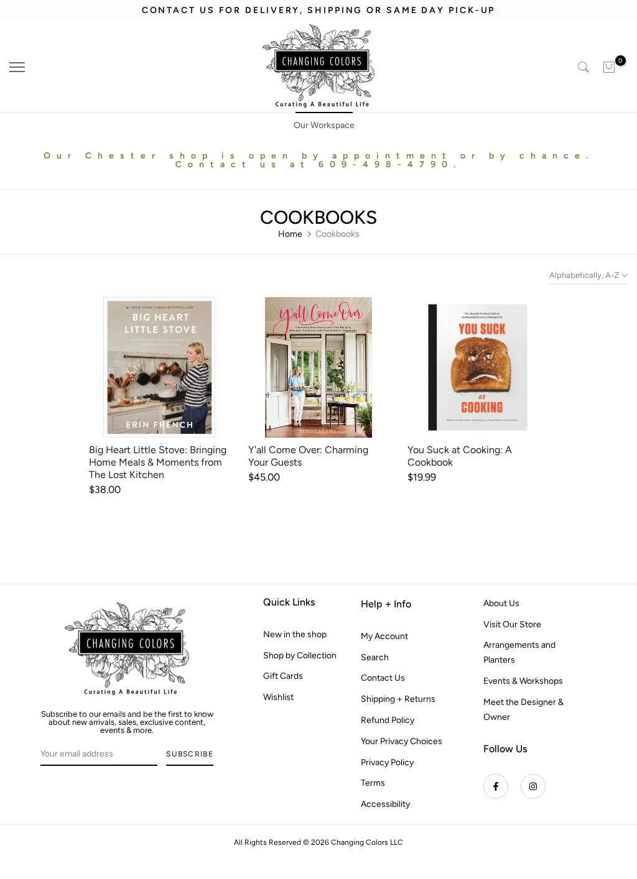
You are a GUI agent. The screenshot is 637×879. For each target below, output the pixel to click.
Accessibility (385, 804)
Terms (373, 783)
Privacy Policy (387, 762)
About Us (501, 603)
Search (375, 657)
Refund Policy (387, 720)
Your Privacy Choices (401, 741)
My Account (384, 636)
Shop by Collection (300, 655)
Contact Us (383, 678)
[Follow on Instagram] (533, 786)
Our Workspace (324, 125)
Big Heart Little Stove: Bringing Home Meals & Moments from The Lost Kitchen (157, 462)
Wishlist (278, 697)
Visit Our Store (512, 624)
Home (290, 234)
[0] (609, 67)
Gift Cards (283, 676)
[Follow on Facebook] (495, 786)
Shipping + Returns (398, 699)
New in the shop (295, 634)
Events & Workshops (523, 681)
